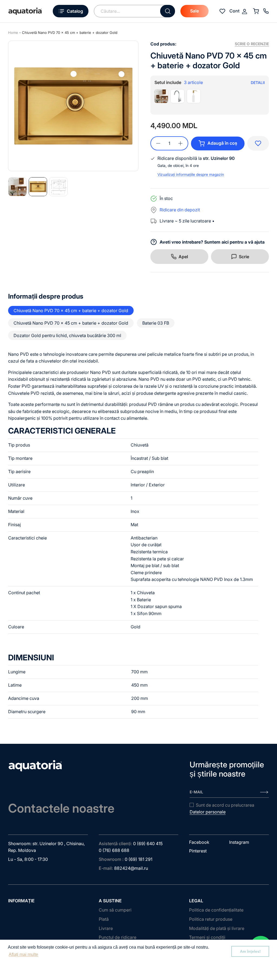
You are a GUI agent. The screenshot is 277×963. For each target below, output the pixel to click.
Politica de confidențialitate (216, 910)
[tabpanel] (73, 106)
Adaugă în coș (222, 143)
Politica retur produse (210, 919)
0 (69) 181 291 (138, 859)
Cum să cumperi (115, 910)
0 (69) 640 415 (148, 843)
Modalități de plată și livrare (216, 928)
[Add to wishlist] (258, 143)
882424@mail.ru (131, 868)
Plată (104, 919)
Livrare (106, 928)
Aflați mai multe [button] (23, 954)
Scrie (244, 256)
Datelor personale (208, 812)
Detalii (258, 82)
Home (13, 32)
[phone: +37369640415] (266, 11)
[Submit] (167, 11)
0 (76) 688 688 (114, 850)
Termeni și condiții (207, 937)
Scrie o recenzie (252, 43)
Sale (194, 11)
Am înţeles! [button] (250, 951)
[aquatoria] (25, 11)
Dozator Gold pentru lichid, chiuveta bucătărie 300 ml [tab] (67, 335)
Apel (183, 256)
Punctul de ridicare (117, 937)
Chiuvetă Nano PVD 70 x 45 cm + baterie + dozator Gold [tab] (71, 310)
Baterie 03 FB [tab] (155, 323)
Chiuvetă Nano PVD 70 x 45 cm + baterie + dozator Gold (69, 32)
